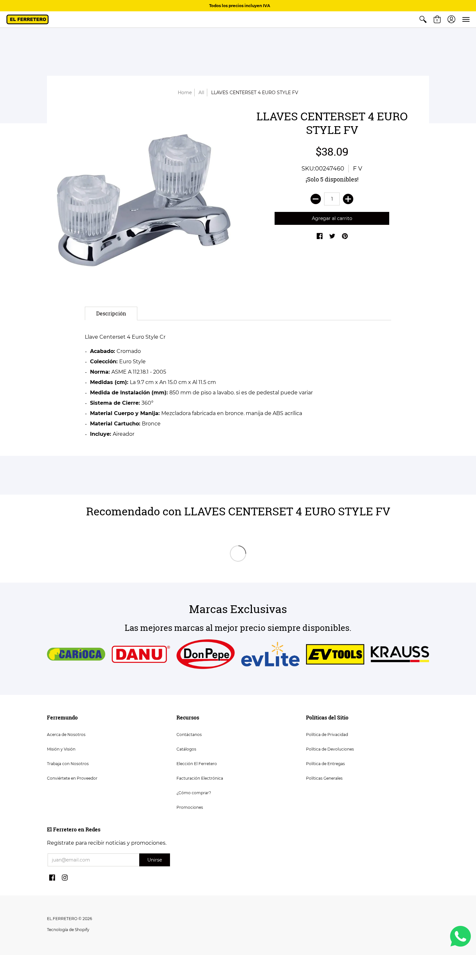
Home (185, 92)
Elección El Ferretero (196, 763)
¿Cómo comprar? (193, 792)
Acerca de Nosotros (66, 734)
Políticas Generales (324, 778)
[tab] (111, 313)
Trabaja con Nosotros (68, 763)
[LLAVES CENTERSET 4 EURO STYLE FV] (144, 200)
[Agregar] (348, 199)
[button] (423, 19)
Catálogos (186, 749)
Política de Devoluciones (330, 749)
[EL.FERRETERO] (27, 19)
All (201, 92)
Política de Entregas (325, 763)
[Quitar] (316, 199)
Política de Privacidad (327, 734)
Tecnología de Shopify (68, 929)
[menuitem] (423, 19)
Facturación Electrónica (199, 778)
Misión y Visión (61, 749)
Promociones (189, 807)
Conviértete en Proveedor (72, 778)
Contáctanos (189, 734)
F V (357, 168)
